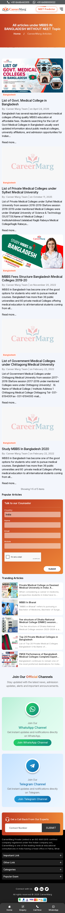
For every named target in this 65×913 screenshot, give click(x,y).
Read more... (9, 142)
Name (7, 520)
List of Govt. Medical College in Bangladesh (24, 102)
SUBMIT (51, 827)
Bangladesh (9, 94)
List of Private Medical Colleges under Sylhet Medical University (29, 190)
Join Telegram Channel (32, 799)
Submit (52, 569)
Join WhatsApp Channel (32, 742)
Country (8, 510)
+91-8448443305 (20, 2)
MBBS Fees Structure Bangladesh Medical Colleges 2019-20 (32, 278)
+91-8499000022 (46, 2)
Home (17, 33)
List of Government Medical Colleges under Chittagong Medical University (28, 363)
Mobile (8, 541)
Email (7, 531)
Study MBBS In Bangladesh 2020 (25, 449)
